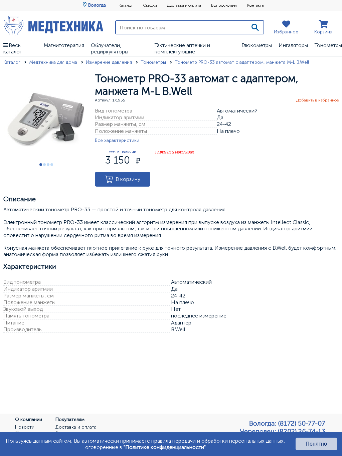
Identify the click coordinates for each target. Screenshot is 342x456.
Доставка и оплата (184, 5)
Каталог (126, 5)
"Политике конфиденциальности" (165, 447)
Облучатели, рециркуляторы (109, 48)
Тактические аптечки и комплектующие (182, 48)
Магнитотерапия (64, 45)
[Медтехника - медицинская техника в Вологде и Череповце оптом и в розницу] (53, 25)
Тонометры (328, 45)
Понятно (316, 444)
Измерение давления (109, 62)
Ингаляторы (293, 45)
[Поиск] (255, 27)
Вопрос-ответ (224, 5)
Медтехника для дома (53, 62)
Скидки (150, 5)
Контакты (255, 5)
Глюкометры (256, 45)
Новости (24, 427)
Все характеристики (117, 140)
